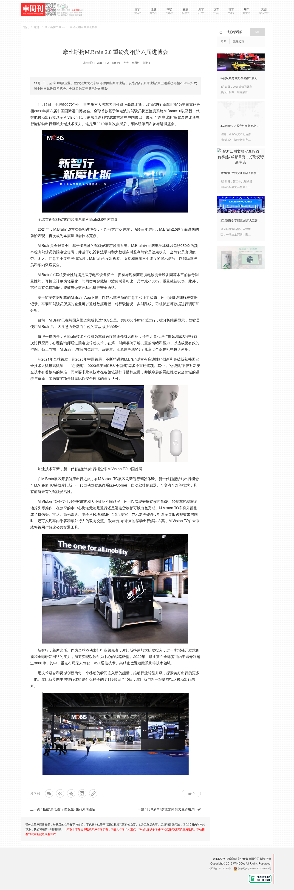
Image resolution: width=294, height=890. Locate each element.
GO (257, 32)
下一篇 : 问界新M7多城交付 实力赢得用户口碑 (168, 809)
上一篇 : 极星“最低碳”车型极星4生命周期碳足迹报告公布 (70, 809)
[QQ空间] (71, 793)
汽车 (105, 104)
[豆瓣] (82, 793)
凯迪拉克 (238, 41)
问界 (223, 41)
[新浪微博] (60, 793)
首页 (26, 27)
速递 (37, 27)
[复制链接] (93, 793)
